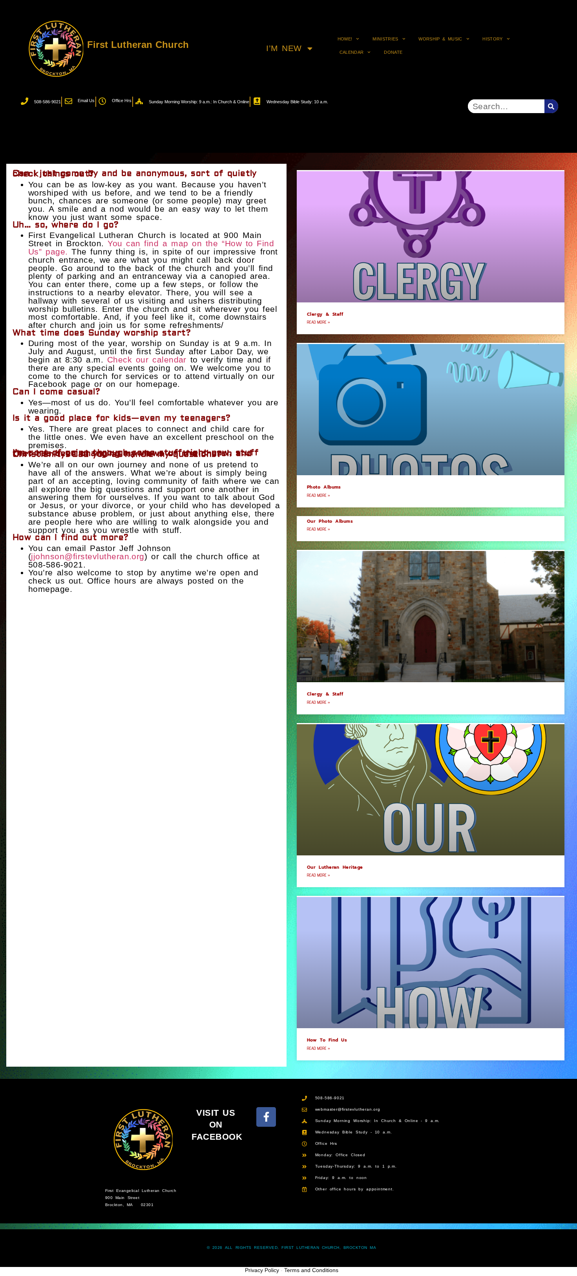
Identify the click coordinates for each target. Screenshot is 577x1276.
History (492, 39)
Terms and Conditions (311, 1270)
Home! (345, 39)
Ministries (385, 39)
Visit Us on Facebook (217, 1125)
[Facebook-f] (266, 1117)
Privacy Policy (262, 1270)
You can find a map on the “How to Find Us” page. (151, 247)
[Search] (551, 106)
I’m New (284, 48)
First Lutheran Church (138, 44)
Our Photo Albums (330, 521)
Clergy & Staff (325, 314)
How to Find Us (327, 1040)
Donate (393, 52)
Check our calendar (146, 359)
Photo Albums (324, 487)
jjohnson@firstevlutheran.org (87, 556)
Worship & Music (440, 39)
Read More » (318, 322)
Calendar (352, 52)
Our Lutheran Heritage (335, 867)
